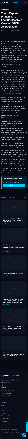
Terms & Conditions (6, 415)
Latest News (4, 402)
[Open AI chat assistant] (24, 435)
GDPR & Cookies (5, 418)
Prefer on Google (14, 185)
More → (25, 197)
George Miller (6, 30)
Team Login (22, 433)
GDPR (11, 432)
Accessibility (4, 421)
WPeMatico (10, 172)
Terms (7, 432)
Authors (3, 405)
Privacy (2, 432)
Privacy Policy (4, 413)
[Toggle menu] (25, 2)
